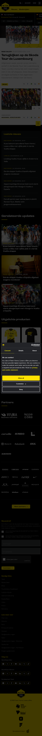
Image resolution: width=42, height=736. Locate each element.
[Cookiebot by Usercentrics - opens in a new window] (31, 345)
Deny (21, 389)
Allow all (21, 378)
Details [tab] (21, 350)
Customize (20, 384)
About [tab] (34, 350)
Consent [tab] (7, 350)
